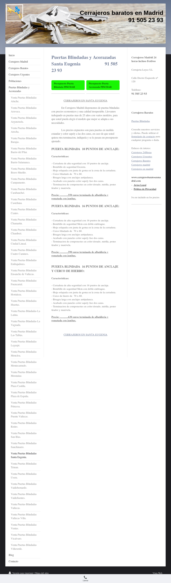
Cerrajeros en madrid (142, 168)
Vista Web (157, 573)
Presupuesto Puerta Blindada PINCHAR (64, 85)
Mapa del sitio (42, 573)
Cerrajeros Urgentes (141, 156)
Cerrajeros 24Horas (141, 152)
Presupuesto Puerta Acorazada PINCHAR (100, 85)
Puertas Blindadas (140, 121)
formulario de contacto (143, 136)
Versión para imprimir (23, 573)
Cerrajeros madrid (140, 164)
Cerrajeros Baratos (141, 160)
